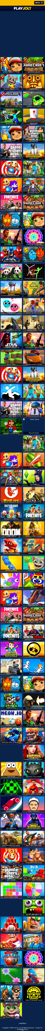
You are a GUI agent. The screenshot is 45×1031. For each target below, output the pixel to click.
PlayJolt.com (17, 1028)
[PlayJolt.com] (22, 8)
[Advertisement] (22, 33)
